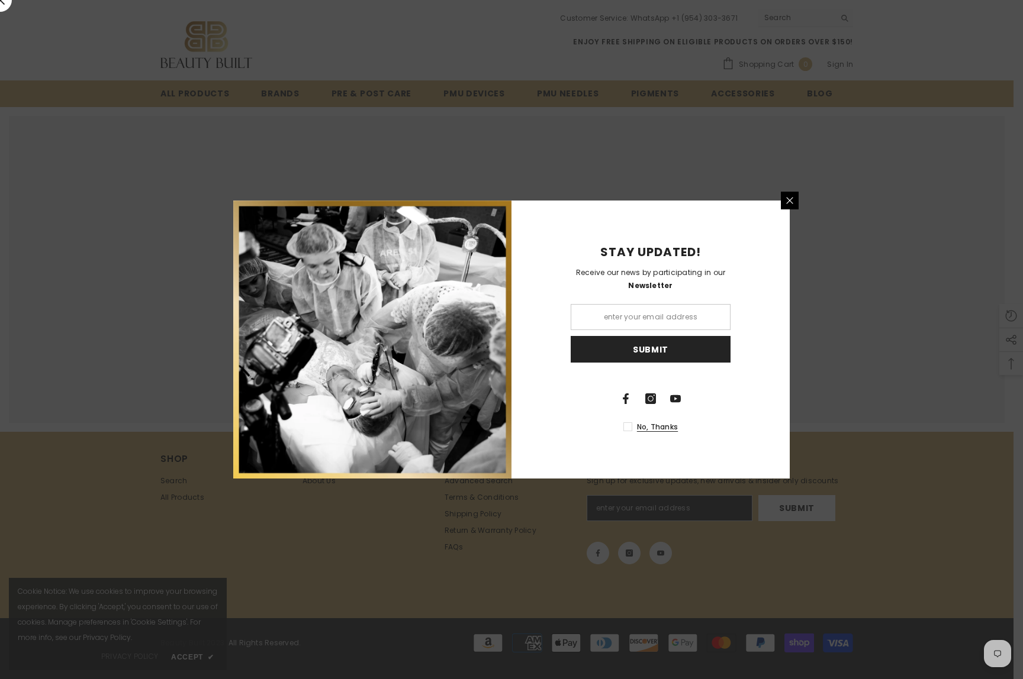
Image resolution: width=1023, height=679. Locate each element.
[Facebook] (625, 398)
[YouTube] (675, 398)
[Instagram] (650, 398)
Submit (650, 349)
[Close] (790, 200)
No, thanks (657, 427)
